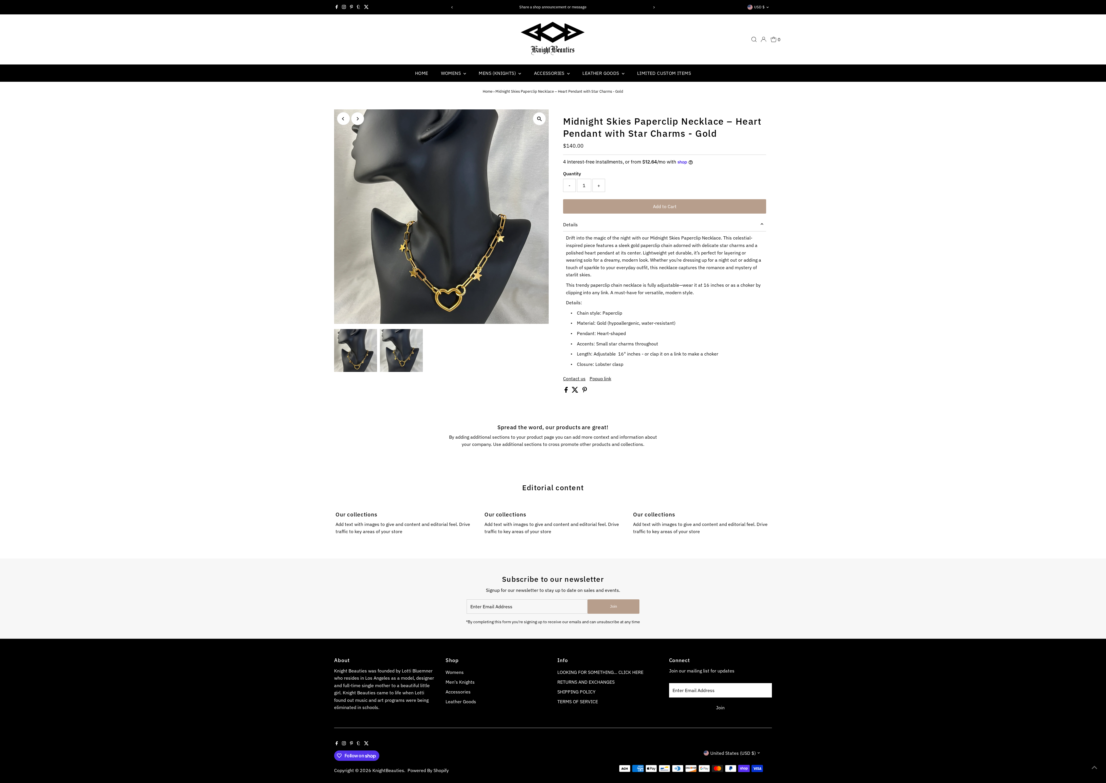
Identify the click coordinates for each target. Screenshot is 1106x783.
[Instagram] (343, 7)
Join (613, 606)
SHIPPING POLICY (576, 692)
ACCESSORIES (550, 73)
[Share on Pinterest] (584, 391)
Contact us (574, 378)
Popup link (600, 378)
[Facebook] (336, 7)
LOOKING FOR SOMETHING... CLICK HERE (600, 672)
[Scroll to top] (1094, 767)
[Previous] (452, 7)
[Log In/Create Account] (763, 39)
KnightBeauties (388, 770)
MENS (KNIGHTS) (498, 73)
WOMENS (451, 73)
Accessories (458, 692)
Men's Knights (460, 682)
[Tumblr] (358, 7)
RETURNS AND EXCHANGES (586, 682)
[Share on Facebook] (567, 391)
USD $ (759, 7)
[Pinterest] (352, 7)
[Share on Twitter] (575, 391)
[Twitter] (366, 7)
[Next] (653, 7)
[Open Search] (754, 39)
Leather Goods (461, 701)
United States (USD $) (733, 753)
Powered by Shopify (428, 770)
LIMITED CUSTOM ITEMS (664, 73)
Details (570, 224)
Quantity (572, 173)
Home (488, 91)
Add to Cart (665, 206)
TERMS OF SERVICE (577, 701)
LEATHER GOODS (601, 73)
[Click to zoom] (539, 118)
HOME (421, 73)
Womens (455, 672)
